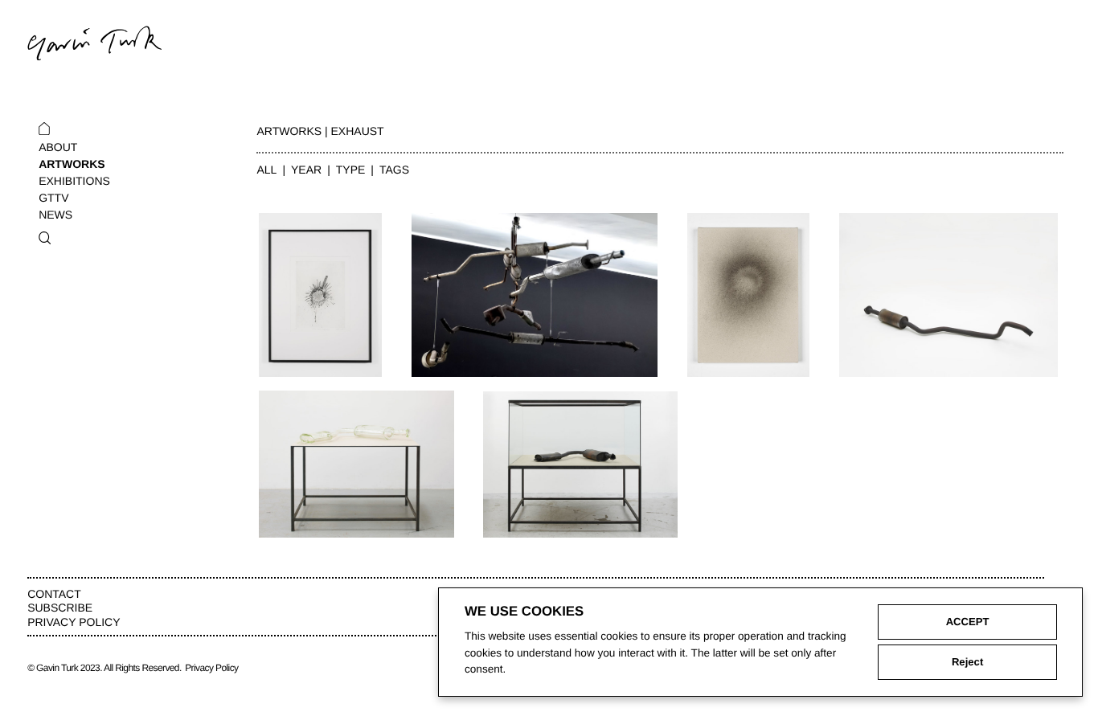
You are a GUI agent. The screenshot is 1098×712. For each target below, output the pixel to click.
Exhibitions (74, 180)
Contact (54, 593)
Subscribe (59, 607)
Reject (967, 662)
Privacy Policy (73, 622)
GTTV (53, 197)
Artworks (71, 164)
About (58, 147)
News (55, 214)
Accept (967, 622)
